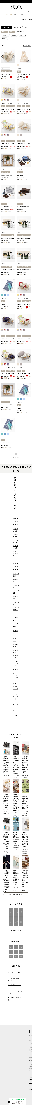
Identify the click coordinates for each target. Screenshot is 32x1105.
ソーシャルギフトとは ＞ (15, 972)
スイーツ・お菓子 (15, 697)
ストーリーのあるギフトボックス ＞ (15, 979)
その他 (15, 716)
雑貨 (14, 683)
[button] (2, 56)
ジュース (15, 710)
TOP (7, 14)
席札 (31, 1068)
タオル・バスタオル (15, 663)
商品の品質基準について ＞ (15, 999)
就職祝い (12, 14)
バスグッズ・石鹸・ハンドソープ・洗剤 (15, 673)
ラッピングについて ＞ (14, 985)
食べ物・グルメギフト (15, 689)
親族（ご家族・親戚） (15, 554)
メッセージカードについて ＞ (15, 992)
